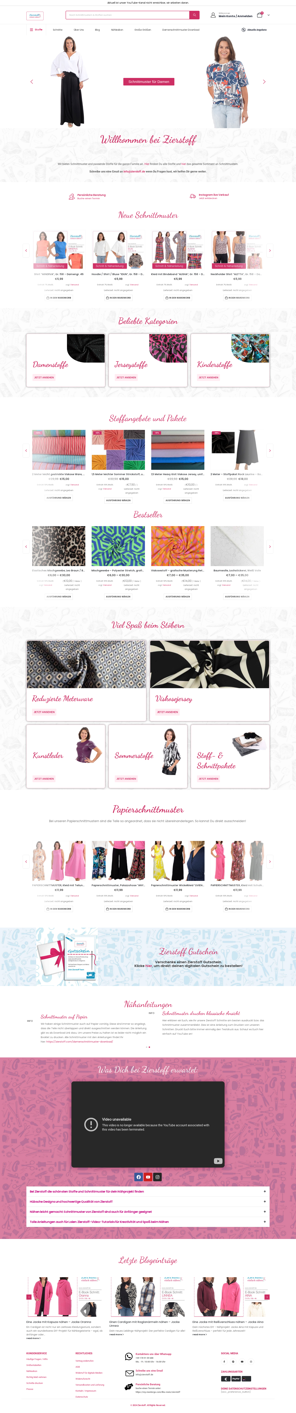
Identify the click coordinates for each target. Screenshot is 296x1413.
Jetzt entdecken (208, 198)
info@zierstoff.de (134, 171)
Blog (97, 30)
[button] (31, 81)
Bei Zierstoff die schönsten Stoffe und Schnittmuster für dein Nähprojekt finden (87, 1183)
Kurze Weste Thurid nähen (127, 1314)
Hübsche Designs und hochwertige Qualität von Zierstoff (71, 1194)
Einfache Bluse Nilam (207, 1314)
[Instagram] (157, 1169)
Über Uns (79, 30)
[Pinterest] (233, 1350)
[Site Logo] (35, 16)
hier (183, 164)
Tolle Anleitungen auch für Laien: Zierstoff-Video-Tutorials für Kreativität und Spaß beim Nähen (99, 1214)
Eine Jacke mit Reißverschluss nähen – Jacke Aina (61, 1314)
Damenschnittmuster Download (180, 30)
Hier (146, 164)
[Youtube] (148, 1169)
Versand (74, 284)
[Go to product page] (58, 250)
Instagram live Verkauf (214, 195)
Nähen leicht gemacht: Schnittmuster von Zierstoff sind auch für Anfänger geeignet (91, 1204)
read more (32, 1326)
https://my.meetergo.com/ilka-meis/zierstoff (158, 1380)
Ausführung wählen (59, 500)
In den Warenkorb (60, 297)
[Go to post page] (64, 1289)
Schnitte (58, 30)
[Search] (194, 15)
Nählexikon (117, 30)
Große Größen (142, 30)
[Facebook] (138, 1169)
